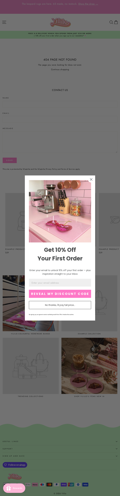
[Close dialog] (91, 179)
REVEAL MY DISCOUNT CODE (60, 294)
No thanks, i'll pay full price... (60, 305)
